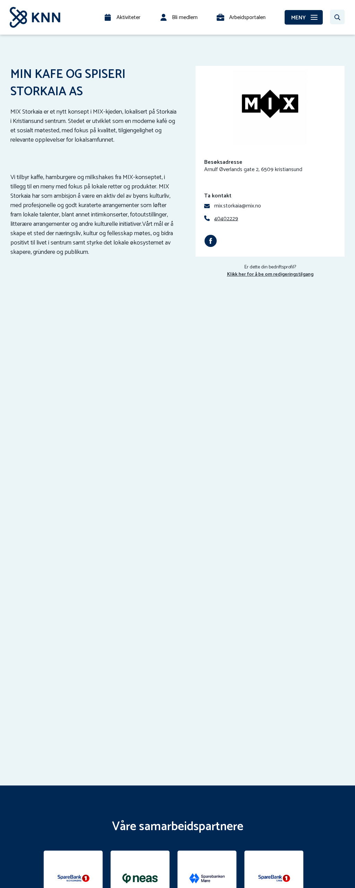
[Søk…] (337, 17)
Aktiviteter (128, 17)
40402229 (226, 218)
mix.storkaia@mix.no (237, 206)
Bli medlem (185, 17)
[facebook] (211, 240)
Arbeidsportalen (247, 17)
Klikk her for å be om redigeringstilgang (270, 274)
